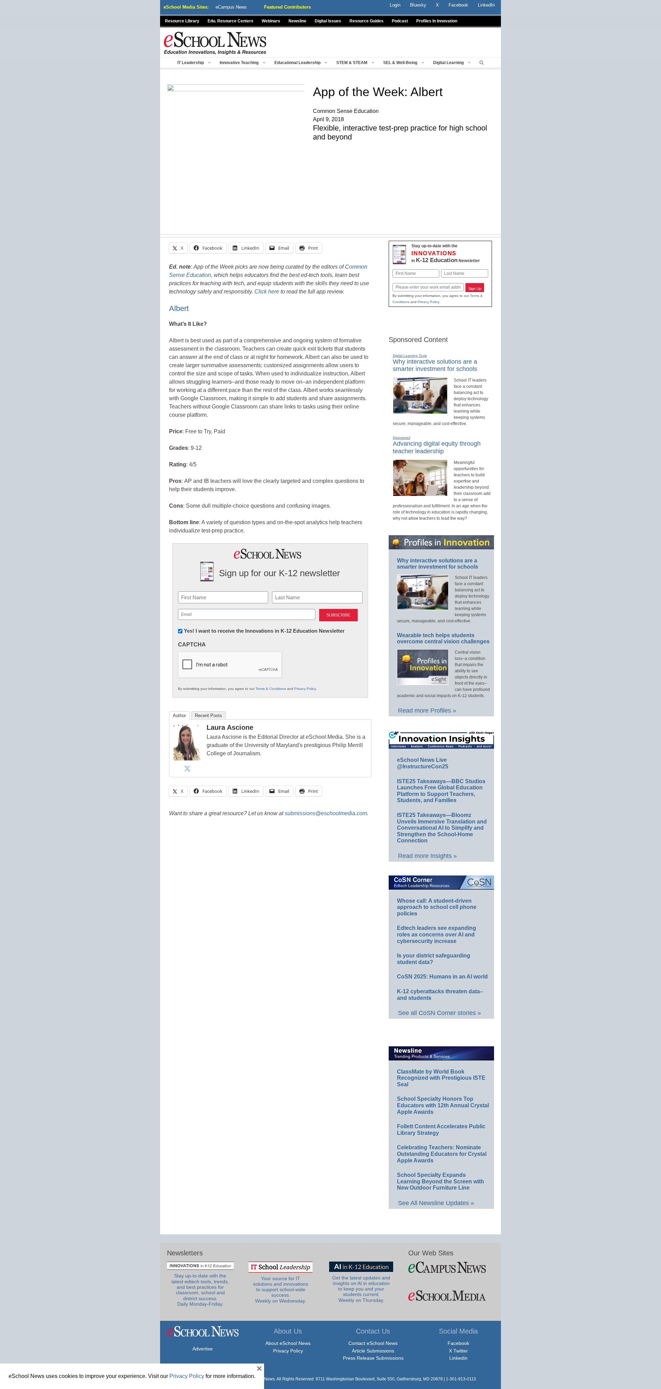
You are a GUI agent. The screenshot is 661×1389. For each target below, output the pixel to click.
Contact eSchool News (373, 1343)
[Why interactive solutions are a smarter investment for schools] (420, 410)
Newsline (297, 21)
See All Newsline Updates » (436, 1203)
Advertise (202, 1348)
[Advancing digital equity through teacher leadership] (420, 493)
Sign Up (474, 289)
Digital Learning (448, 62)
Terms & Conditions (270, 689)
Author (179, 715)
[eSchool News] (215, 43)
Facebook (458, 1343)
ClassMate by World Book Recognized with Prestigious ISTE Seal (441, 1078)
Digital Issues (328, 21)
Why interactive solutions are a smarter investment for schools (435, 365)
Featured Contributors (287, 7)
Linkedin (458, 1358)
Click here (266, 291)
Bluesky (418, 5)
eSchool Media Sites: (186, 7)
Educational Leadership (297, 62)
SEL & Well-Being (400, 62)
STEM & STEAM (351, 62)
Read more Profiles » (427, 710)
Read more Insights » (427, 855)
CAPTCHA (192, 644)
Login (395, 5)
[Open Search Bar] (481, 63)
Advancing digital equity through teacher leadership (437, 447)
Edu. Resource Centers (230, 21)
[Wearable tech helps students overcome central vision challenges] (423, 682)
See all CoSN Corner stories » (439, 1012)
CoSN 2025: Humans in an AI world (442, 976)
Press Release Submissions (373, 1358)
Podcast (400, 21)
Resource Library (182, 21)
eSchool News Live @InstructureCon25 (422, 763)
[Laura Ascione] (187, 758)
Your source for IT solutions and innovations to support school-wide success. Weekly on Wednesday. (280, 1290)
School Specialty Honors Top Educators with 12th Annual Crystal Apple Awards (443, 1105)
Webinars (271, 21)
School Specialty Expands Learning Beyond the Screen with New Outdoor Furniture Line (440, 1181)
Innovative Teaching (239, 62)
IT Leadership (190, 62)
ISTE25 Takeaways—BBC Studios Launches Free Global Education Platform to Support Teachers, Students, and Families (441, 791)
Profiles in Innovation (436, 21)
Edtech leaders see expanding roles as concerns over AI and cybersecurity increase (436, 934)
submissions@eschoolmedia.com (326, 813)
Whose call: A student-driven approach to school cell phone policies (436, 907)
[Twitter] (187, 768)
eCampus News (231, 7)
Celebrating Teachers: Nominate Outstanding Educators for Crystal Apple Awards (441, 1153)
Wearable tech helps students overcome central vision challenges (443, 638)
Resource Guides (366, 21)
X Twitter (458, 1351)
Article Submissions (373, 1351)
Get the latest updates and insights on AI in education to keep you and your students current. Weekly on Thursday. (361, 1289)
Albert (179, 308)
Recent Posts (208, 715)
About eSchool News (288, 1343)
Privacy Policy (305, 689)
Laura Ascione (230, 727)
